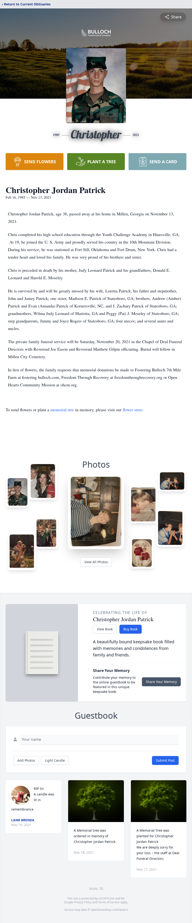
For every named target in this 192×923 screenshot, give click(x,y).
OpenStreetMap (101, 910)
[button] (96, 801)
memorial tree (62, 409)
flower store (132, 409)
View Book (105, 629)
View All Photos (96, 562)
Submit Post (165, 760)
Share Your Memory (161, 681)
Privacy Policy (83, 902)
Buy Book (130, 629)
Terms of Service (109, 902)
